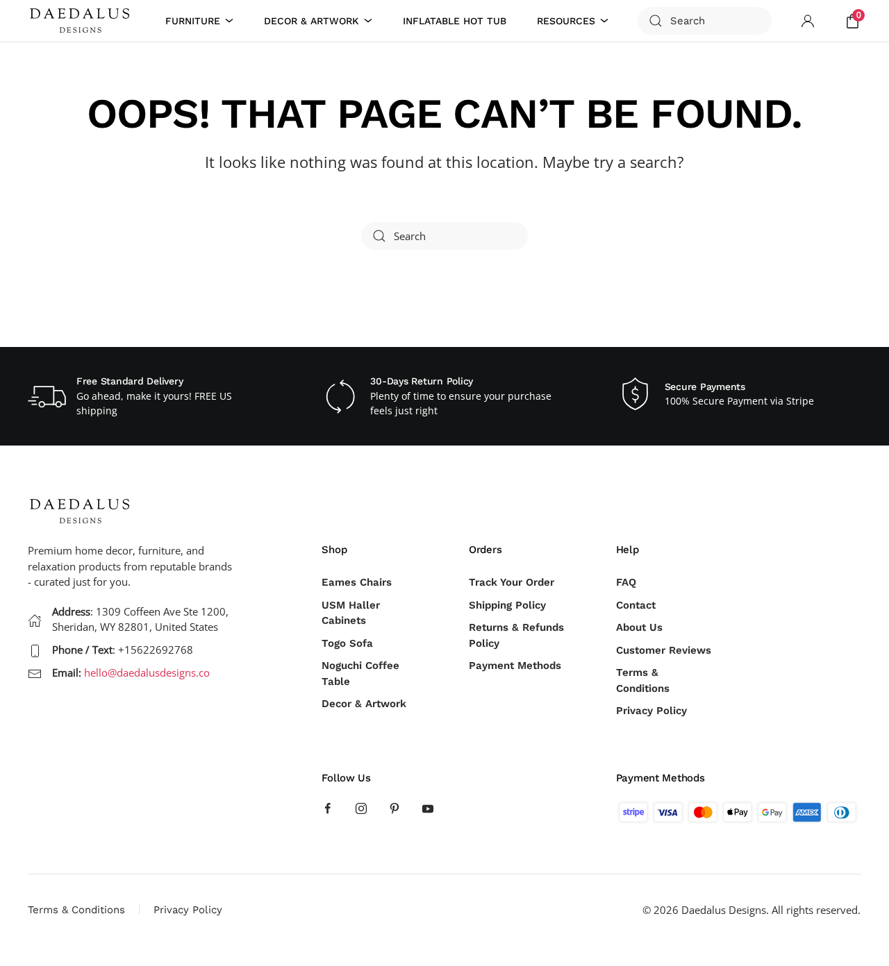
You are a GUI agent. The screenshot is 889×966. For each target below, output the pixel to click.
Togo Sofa (347, 643)
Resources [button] (566, 20)
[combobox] (705, 21)
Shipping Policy (507, 605)
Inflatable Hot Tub (454, 20)
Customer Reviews (663, 650)
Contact (636, 605)
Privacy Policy (651, 710)
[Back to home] (82, 21)
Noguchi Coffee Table (360, 673)
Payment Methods (515, 665)
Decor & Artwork (364, 703)
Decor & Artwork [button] (311, 20)
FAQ (626, 582)
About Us (639, 627)
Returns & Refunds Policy (516, 635)
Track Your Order (511, 582)
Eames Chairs (357, 582)
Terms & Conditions (643, 680)
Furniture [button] (192, 20)
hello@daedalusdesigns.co (147, 672)
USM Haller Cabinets (351, 613)
